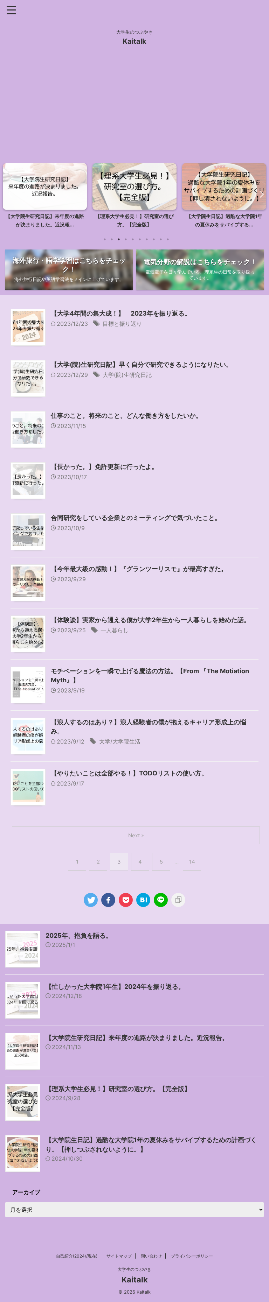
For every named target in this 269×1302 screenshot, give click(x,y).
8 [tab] (153, 239)
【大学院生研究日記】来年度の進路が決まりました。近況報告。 (137, 1037)
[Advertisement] (134, 107)
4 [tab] (125, 239)
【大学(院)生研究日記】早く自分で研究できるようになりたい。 (141, 364)
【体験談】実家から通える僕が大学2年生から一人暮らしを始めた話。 (150, 620)
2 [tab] (111, 239)
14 (192, 861)
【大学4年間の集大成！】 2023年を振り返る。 (121, 313)
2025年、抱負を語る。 (79, 935)
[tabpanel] (45, 197)
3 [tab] (118, 239)
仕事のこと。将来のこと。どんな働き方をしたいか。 (126, 415)
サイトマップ (119, 1256)
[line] (161, 900)
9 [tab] (160, 239)
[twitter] (91, 900)
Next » (136, 835)
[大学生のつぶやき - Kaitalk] (143, 900)
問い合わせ (151, 1256)
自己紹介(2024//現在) (76, 1256)
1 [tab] (104, 239)
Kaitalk (134, 41)
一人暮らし (115, 630)
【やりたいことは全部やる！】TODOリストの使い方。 (129, 773)
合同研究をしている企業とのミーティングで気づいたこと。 (136, 517)
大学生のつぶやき (134, 1269)
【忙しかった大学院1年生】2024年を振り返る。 (115, 986)
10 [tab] (167, 239)
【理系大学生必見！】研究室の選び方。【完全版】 (118, 1088)
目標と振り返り (122, 323)
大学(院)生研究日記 (127, 374)
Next (259, 194)
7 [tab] (146, 239)
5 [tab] (132, 239)
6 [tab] (139, 239)
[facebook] (108, 900)
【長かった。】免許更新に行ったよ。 (104, 466)
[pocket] (126, 900)
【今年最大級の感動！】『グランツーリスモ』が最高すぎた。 (139, 568)
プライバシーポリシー (192, 1256)
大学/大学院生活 (119, 741)
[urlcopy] (178, 900)
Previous (9, 194)
